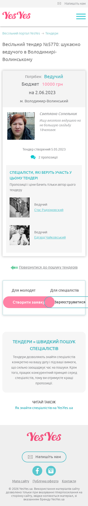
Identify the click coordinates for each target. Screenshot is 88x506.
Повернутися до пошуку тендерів (48, 267)
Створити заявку (29, 302)
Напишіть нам (75, 4)
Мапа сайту (20, 481)
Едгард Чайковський (50, 237)
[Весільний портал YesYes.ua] (16, 17)
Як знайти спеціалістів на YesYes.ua (44, 408)
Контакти (69, 481)
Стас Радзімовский (48, 210)
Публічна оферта (45, 481)
